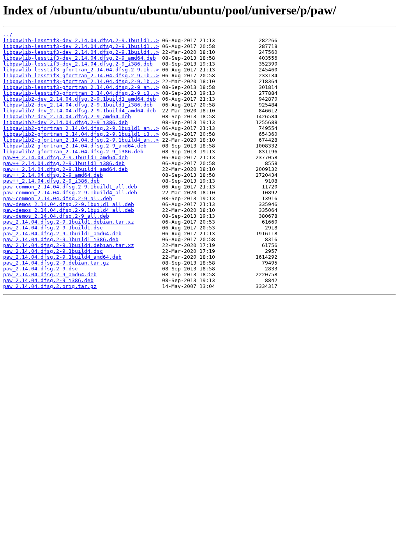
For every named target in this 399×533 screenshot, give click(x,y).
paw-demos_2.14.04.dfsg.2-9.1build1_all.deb (68, 204)
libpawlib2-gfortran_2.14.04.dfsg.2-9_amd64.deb (75, 146)
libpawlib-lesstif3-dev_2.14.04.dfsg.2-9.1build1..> (81, 40)
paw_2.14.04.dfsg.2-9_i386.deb (48, 280)
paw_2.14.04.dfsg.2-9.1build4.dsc (53, 251)
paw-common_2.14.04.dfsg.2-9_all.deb (57, 198)
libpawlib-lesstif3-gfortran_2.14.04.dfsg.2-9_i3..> (81, 93)
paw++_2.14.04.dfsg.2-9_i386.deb (51, 181)
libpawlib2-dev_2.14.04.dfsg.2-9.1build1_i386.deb (78, 105)
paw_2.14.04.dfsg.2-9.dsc (40, 269)
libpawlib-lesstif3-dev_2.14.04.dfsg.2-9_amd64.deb (79, 58)
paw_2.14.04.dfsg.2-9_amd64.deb (50, 274)
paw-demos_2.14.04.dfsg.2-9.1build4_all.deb (68, 210)
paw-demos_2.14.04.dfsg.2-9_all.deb (56, 216)
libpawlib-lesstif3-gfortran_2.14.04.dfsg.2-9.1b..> (81, 70)
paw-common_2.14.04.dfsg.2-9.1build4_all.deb (70, 192)
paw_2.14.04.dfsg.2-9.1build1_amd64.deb (62, 233)
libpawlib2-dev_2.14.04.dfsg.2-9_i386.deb (65, 122)
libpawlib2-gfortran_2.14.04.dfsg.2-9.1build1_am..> (81, 128)
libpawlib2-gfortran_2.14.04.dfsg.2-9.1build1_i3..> (81, 134)
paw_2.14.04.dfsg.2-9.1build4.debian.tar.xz (68, 245)
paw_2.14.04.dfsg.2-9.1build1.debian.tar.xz (68, 222)
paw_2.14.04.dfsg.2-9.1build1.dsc (53, 228)
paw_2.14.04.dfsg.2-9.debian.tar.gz (56, 263)
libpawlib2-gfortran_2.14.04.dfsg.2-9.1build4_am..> (81, 140)
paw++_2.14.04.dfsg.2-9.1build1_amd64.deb (65, 157)
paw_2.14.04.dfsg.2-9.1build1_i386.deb (60, 239)
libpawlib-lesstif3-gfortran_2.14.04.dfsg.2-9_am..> (81, 87)
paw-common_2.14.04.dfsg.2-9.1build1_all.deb (70, 187)
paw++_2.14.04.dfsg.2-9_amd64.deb (53, 175)
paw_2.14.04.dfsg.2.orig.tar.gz (50, 286)
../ (7, 34)
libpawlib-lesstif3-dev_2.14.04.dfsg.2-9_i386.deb (78, 64)
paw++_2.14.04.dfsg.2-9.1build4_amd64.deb (65, 169)
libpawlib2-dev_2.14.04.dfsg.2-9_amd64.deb (67, 116)
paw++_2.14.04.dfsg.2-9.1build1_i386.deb (64, 163)
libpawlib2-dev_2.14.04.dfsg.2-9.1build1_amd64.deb (79, 99)
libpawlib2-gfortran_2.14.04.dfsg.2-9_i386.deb (73, 152)
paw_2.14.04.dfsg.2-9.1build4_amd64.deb (62, 257)
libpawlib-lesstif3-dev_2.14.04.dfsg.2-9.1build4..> (81, 52)
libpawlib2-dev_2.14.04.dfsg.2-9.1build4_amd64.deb (79, 111)
